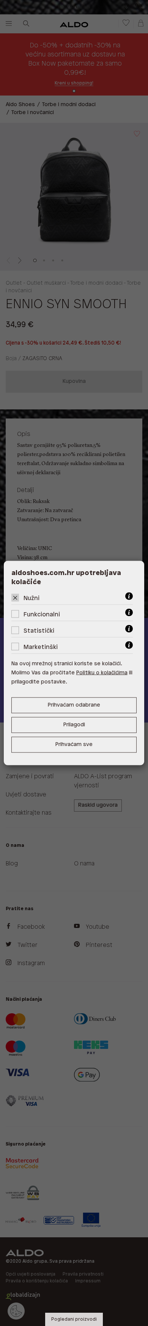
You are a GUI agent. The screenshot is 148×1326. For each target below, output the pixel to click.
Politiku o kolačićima (102, 673)
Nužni (31, 598)
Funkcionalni (42, 614)
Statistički (39, 631)
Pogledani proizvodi (74, 1319)
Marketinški (41, 647)
